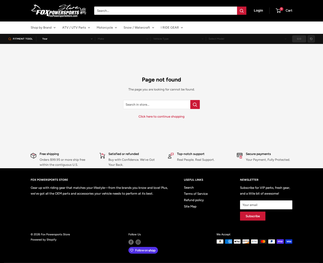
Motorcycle (105, 27)
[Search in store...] (195, 104)
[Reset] (311, 38)
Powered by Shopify (43, 239)
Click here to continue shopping (161, 116)
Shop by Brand (41, 27)
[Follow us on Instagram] (138, 242)
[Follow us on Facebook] (131, 242)
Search (189, 187)
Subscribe (253, 216)
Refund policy (194, 200)
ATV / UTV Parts (74, 27)
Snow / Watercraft (137, 27)
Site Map (190, 206)
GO (299, 38)
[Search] (241, 11)
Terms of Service (196, 194)
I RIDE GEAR (170, 27)
